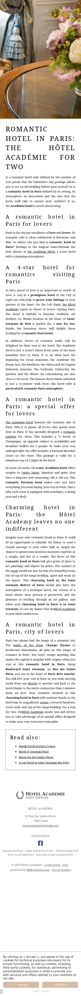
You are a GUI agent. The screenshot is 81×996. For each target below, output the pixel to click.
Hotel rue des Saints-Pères (36, 757)
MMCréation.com (38, 870)
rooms (44, 702)
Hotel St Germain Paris (34, 751)
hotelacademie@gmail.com (40, 825)
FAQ (65, 865)
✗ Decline (60, 985)
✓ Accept (21, 985)
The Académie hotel (19, 422)
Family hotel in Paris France (37, 746)
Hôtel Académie (64, 609)
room (14, 571)
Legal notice (52, 865)
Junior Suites (30, 472)
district (32, 683)
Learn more (41, 991)
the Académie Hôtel (41, 252)
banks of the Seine (28, 645)
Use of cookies (61, 870)
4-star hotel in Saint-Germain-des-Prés (44, 762)
